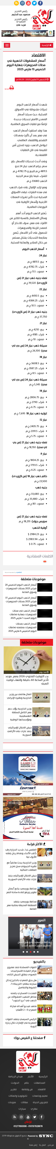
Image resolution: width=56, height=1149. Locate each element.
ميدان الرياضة (15, 1077)
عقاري (34, 1109)
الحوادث (15, 1083)
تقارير (13, 1089)
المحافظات (39, 1083)
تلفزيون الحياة (40, 1102)
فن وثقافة (27, 1089)
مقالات (24, 1102)
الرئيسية (45, 45)
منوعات (12, 1102)
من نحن (50, 1145)
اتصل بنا (42, 1145)
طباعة (7, 89)
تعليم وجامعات (40, 1096)
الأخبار (31, 1077)
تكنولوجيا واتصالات (18, 1096)
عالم (26, 1083)
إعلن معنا (33, 1145)
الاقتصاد (42, 1089)
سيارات (22, 1109)
